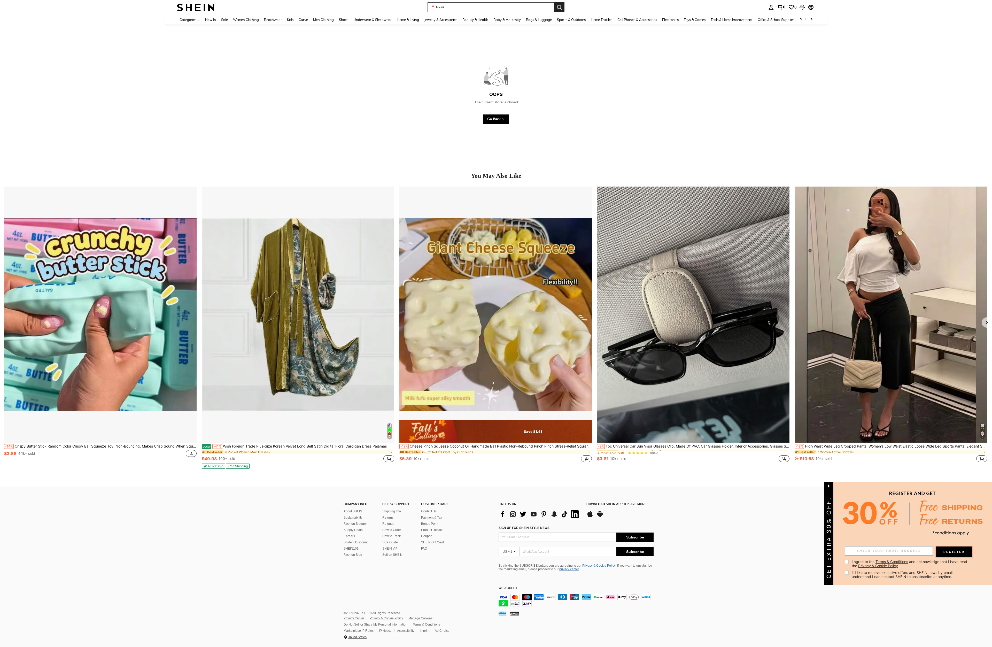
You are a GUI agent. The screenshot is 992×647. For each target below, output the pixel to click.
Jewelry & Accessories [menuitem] (440, 20)
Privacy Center (354, 618)
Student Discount (356, 542)
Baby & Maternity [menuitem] (507, 20)
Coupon (426, 536)
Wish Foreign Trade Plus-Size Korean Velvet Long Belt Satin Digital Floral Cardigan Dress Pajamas (295, 446)
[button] (802, 7)
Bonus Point (429, 524)
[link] (781, 7)
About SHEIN (353, 511)
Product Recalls (432, 530)
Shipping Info (391, 511)
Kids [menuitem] (290, 20)
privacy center (569, 569)
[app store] (590, 516)
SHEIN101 (351, 548)
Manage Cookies (420, 618)
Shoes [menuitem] (343, 20)
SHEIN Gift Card (432, 542)
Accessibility (405, 631)
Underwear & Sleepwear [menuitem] (372, 20)
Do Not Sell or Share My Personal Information (375, 624)
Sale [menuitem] (224, 20)
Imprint (424, 631)
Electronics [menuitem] (670, 20)
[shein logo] (195, 7)
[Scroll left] (805, 19)
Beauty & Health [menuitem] (475, 20)
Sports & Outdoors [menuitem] (571, 20)
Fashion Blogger (355, 524)
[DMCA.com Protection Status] (514, 613)
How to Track (391, 536)
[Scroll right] (811, 19)
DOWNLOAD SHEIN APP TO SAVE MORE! (617, 504)
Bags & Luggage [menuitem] (539, 20)
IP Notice (385, 631)
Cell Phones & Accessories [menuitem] (637, 20)
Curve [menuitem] (303, 20)
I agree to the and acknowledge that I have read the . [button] (910, 563)
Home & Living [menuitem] (408, 20)
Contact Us (429, 511)
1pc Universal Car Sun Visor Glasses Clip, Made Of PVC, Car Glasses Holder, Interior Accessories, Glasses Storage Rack (693, 446)
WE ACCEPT (508, 588)
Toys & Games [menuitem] (695, 20)
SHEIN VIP (390, 548)
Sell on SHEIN (392, 555)
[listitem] (100, 327)
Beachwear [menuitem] (273, 20)
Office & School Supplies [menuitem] (776, 20)
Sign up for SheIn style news (524, 528)
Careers (349, 536)
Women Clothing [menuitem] (246, 20)
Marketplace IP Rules (359, 631)
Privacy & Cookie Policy (599, 565)
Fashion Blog (353, 555)
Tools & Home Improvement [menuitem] (732, 20)
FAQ (424, 548)
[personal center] (771, 7)
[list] (540, 514)
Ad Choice (442, 631)
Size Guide (390, 542)
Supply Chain (353, 530)
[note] (213, 466)
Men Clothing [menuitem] (323, 20)
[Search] (559, 7)
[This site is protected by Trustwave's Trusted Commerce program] (502, 613)
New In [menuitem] (210, 20)
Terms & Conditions (426, 624)
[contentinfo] (576, 600)
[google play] (599, 516)
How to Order (391, 530)
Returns (387, 517)
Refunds (388, 524)
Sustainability (353, 517)
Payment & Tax (431, 517)
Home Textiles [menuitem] (601, 20)
